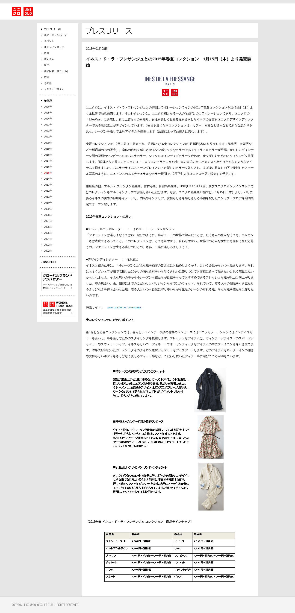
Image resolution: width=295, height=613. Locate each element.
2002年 (48, 250)
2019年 (48, 148)
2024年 (48, 118)
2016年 (48, 166)
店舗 (46, 53)
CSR (46, 77)
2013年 (48, 184)
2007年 (48, 220)
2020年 (48, 142)
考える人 (49, 59)
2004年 (48, 238)
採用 (46, 65)
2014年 (48, 178)
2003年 (48, 244)
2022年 (48, 130)
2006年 (48, 226)
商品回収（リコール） (56, 71)
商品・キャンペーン (55, 35)
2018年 (48, 154)
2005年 (48, 232)
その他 (48, 83)
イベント (49, 41)
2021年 (48, 136)
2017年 (48, 160)
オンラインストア (54, 47)
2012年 (48, 190)
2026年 (48, 106)
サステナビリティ (54, 89)
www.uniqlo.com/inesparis (124, 307)
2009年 (48, 208)
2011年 (48, 196)
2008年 (48, 214)
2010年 (48, 202)
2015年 (48, 172)
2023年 (48, 124)
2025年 (48, 112)
